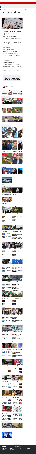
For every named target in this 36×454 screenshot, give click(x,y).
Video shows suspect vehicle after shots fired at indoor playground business (6, 331)
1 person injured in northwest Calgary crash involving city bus (8, 237)
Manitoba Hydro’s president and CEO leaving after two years (16, 265)
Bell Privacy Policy (12, 449)
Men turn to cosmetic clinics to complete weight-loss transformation (6, 381)
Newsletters (21, 444)
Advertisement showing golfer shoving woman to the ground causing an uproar (17, 137)
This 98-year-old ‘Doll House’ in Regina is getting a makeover (6, 281)
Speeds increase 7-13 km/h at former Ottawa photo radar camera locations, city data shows (17, 231)
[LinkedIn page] (5, 446)
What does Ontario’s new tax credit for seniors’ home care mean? (12, 78)
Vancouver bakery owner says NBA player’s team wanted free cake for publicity (19, 338)
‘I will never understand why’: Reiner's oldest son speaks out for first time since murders (17, 151)
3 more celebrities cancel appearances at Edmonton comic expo (8, 355)
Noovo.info (27, 449)
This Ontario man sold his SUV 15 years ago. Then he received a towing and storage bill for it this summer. (7, 429)
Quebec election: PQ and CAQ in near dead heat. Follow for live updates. (7, 248)
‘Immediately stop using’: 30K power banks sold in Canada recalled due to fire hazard (6, 175)
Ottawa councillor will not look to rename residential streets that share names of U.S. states (19, 235)
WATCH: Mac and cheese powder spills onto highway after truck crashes (17, 114)
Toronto (3, 9)
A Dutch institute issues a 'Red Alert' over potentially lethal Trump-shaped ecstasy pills (17, 349)
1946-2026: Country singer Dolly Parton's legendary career (16, 194)
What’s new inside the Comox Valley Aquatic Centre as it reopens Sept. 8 (17, 331)
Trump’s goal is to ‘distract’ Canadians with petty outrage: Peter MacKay (17, 164)
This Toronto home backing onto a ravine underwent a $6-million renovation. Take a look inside (6, 194)
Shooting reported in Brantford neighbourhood (15, 281)
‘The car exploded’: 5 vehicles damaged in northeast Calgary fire (9, 234)
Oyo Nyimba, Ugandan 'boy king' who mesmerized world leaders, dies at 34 (19, 352)
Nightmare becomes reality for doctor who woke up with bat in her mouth (17, 175)
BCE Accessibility (3, 449)
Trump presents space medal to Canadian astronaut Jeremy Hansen (6, 151)
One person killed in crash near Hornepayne (18, 303)
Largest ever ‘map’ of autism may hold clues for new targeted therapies (17, 412)
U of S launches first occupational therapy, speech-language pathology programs (6, 298)
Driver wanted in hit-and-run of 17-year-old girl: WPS (9, 334)
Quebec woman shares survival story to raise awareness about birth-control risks (6, 122)
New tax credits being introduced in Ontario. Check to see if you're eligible (12, 79)
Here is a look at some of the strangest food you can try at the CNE (7, 203)
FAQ (18, 444)
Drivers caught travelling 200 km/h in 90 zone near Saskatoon (8, 300)
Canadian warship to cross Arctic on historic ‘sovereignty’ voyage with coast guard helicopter (7, 184)
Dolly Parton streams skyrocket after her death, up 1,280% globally (17, 381)
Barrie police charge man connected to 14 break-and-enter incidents (19, 320)
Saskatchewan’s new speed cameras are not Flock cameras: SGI (8, 284)
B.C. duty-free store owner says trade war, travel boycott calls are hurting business (19, 219)
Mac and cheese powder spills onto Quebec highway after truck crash (7, 164)
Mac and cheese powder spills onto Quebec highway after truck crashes (9, 254)
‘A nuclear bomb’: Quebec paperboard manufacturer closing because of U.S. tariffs (17, 298)
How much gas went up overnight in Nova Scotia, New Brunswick (6, 265)
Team (22, 444)
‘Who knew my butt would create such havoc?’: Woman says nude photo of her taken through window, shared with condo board (17, 430)
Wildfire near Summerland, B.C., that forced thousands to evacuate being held (19, 216)
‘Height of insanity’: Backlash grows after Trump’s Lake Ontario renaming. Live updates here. (6, 105)
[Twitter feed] (2, 446)
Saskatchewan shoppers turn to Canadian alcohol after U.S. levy (9, 287)
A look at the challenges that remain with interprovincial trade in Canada (6, 365)
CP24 (18, 449)
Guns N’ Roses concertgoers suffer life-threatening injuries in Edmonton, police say (17, 104)
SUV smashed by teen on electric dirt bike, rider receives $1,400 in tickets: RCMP (17, 248)
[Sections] (1, 1)
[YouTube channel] (4, 446)
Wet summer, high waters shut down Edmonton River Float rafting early (19, 254)
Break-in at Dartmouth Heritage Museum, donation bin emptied (9, 268)
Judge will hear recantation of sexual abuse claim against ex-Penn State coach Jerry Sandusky (6, 397)
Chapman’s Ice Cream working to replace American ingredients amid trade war (17, 314)
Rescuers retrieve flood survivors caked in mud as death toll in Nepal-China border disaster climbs (6, 413)
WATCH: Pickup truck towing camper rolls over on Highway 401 (8, 321)
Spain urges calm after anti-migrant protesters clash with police (19, 355)
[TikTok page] (3, 446)
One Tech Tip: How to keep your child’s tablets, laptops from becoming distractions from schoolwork (17, 397)
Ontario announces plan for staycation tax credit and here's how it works (12, 77)
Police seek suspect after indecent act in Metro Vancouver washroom (17, 214)
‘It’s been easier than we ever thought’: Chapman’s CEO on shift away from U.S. (6, 137)
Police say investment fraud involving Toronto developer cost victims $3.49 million (6, 114)
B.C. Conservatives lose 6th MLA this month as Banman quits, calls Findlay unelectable (6, 349)
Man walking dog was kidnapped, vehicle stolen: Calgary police (17, 122)
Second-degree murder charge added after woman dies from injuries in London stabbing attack (7, 315)
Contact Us (17, 444)
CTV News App (14, 444)
